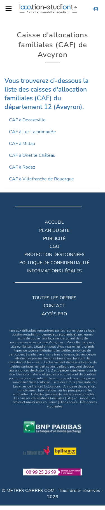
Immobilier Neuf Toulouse (31, 382)
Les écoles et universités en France (54, 400)
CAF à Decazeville (27, 120)
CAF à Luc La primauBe (32, 132)
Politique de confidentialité (54, 263)
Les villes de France (27, 386)
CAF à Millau (22, 143)
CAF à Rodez (22, 167)
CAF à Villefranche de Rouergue (41, 179)
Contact (54, 306)
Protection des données (54, 254)
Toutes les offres (54, 298)
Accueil (54, 222)
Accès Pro (54, 314)
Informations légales (54, 271)
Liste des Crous (63, 382)
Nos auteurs (86, 382)
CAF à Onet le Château (32, 155)
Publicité (54, 238)
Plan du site (54, 230)
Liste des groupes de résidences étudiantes (63, 394)
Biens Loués (69, 402)
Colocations (52, 386)
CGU (54, 246)
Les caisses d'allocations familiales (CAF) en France (51, 398)
